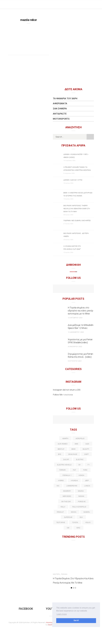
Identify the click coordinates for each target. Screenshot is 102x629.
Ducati (66, 459)
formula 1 (67, 475)
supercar (68, 517)
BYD (59, 454)
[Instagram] (78, 289)
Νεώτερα (56, 574)
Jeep (87, 480)
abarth (65, 438)
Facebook (26, 608)
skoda (73, 512)
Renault (60, 512)
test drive (60, 522)
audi (87, 444)
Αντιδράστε (60, 113)
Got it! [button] (76, 620)
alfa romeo (62, 444)
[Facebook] (68, 289)
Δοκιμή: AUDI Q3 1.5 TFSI (72, 180)
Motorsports (61, 118)
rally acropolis (79, 507)
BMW (74, 449)
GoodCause (52, 625)
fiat (74, 470)
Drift (86, 454)
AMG (76, 444)
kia (58, 486)
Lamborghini (71, 486)
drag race (72, 454)
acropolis (80, 438)
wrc (78, 528)
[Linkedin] (73, 419)
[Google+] (68, 419)
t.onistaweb (68, 395)
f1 (88, 465)
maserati (67, 491)
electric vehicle (64, 465)
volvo (87, 522)
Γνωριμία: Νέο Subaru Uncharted (77, 220)
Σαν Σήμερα (60, 108)
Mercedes (67, 496)
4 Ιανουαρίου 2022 (75, 346)
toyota (75, 522)
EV (79, 465)
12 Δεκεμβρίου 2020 (76, 332)
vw (68, 528)
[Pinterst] (89, 419)
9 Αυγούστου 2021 (75, 361)
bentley (61, 449)
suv (81, 517)
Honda (81, 475)
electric (79, 459)
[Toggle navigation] (92, 4)
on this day (66, 501)
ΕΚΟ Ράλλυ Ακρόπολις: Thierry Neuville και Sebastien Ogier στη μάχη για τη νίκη (76, 208)
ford (85, 470)
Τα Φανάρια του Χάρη (65, 98)
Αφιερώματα (60, 103)
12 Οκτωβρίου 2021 (75, 318)
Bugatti (86, 449)
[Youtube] (73, 289)
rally (63, 507)
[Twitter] (62, 419)
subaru (86, 512)
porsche (81, 501)
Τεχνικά (64, 574)
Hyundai (74, 480)
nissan (81, 496)
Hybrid (61, 480)
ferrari (62, 470)
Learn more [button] (62, 614)
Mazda (81, 491)
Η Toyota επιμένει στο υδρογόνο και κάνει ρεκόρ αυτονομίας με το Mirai (80, 310)
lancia (87, 486)
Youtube (52, 608)
